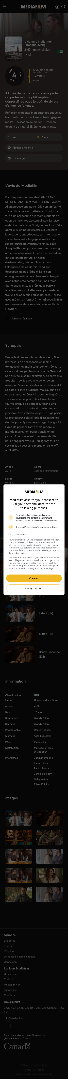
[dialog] (34, 539)
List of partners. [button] (21, 553)
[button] (34, 534)
